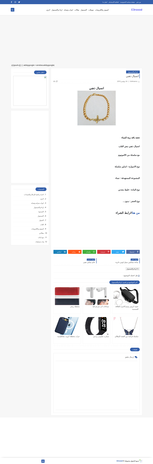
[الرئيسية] (39, 461)
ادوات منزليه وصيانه (37, 203)
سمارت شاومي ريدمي (101, 336)
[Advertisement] (81, 19)
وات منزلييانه (40, 242)
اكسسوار (84, 10)
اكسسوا (41, 212)
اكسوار (41, 220)
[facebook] (11, 2)
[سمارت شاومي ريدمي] (96, 326)
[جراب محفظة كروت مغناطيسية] (67, 326)
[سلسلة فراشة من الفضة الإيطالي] (125, 326)
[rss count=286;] (12, 461)
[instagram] (15, 2)
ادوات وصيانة (68, 10)
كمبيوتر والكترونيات (102, 10)
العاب (42, 224)
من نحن (138, 2)
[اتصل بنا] (31, 461)
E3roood (136, 9)
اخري (48, 10)
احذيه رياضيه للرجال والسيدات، (34, 194)
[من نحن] (35, 461)
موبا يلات (41, 237)
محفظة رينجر (75, 306)
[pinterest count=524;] (23, 461)
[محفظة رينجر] (67, 296)
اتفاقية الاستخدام (114, 2)
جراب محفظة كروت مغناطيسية (68, 336)
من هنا (136, 212)
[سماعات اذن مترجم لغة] (96, 296)
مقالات (76, 10)
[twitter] (19, 2)
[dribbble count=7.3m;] (20, 461)
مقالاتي (41, 233)
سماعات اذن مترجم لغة (101, 306)
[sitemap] (43, 461)
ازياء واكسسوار (57, 10)
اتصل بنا (105, 2)
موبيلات (91, 10)
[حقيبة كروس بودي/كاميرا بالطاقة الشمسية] (125, 296)
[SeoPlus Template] (140, 460)
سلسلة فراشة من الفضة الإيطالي (126, 336)
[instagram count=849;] (16, 461)
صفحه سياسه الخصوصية (127, 2)
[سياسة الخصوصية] (27, 461)
